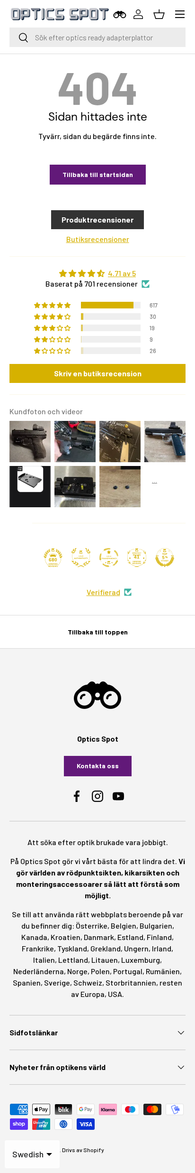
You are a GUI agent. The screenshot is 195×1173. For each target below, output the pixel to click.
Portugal (127, 971)
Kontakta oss (98, 766)
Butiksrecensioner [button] (97, 238)
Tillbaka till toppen (98, 632)
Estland (130, 936)
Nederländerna (38, 971)
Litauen (104, 959)
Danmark (99, 936)
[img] (97, 273)
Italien (44, 959)
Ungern (136, 948)
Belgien (123, 925)
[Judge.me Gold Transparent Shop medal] (108, 558)
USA (115, 993)
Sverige (57, 982)
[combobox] (97, 37)
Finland (159, 936)
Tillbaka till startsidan (97, 174)
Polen (100, 971)
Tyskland (72, 948)
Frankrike (38, 948)
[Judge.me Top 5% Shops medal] (164, 558)
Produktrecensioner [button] (97, 219)
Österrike (91, 925)
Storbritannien (131, 982)
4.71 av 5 (122, 273)
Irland (161, 948)
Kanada (34, 936)
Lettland (73, 959)
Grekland (105, 948)
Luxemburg (140, 959)
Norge (77, 971)
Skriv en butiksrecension (98, 373)
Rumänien (163, 971)
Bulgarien (156, 925)
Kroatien (65, 936)
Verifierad (103, 591)
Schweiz (87, 982)
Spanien (27, 982)
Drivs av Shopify (83, 1149)
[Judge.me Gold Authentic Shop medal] (80, 558)
